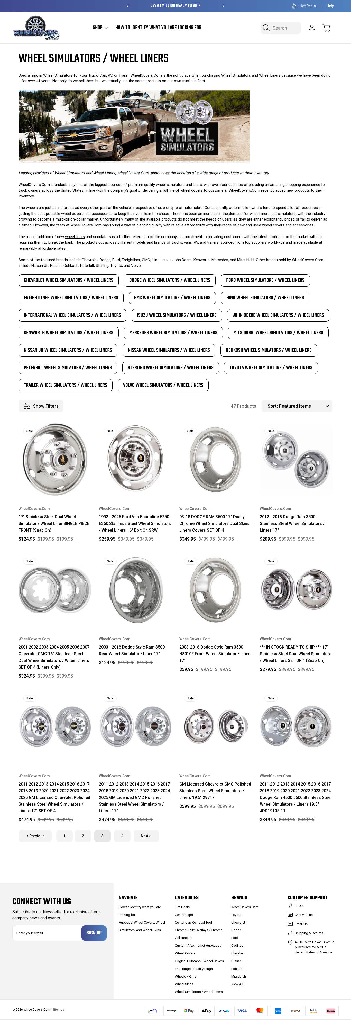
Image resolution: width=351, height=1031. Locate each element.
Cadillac (237, 945)
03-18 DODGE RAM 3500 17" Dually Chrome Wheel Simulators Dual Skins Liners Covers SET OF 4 (214, 523)
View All (237, 984)
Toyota (236, 915)
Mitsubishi (239, 976)
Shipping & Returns (309, 933)
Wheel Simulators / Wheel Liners (199, 992)
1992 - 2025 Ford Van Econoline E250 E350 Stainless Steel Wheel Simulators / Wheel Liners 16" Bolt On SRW (135, 523)
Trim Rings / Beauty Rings (194, 969)
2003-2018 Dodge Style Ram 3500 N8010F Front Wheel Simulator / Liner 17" (214, 654)
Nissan (236, 961)
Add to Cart (55, 484)
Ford (234, 938)
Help (330, 6)
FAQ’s (299, 906)
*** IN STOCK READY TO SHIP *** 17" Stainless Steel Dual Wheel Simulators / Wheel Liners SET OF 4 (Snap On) (295, 654)
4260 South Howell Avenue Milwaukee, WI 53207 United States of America (314, 947)
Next (144, 836)
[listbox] (305, 406)
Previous (36, 836)
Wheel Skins (184, 984)
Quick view (69, 431)
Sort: (272, 406)
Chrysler (237, 953)
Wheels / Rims (185, 976)
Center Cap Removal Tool (193, 922)
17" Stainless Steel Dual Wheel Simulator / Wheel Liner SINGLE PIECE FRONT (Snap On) (54, 523)
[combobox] (281, 28)
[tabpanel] (68, 280)
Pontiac (236, 969)
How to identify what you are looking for (158, 27)
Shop (98, 27)
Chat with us (304, 915)
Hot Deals (308, 6)
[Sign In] (312, 28)
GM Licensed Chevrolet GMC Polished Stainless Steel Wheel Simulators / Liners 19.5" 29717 (215, 791)
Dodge (236, 930)
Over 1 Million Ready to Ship (175, 6)
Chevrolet (238, 922)
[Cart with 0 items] (326, 28)
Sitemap (58, 1009)
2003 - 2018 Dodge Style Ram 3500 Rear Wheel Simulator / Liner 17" (132, 650)
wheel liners (75, 236)
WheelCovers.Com (244, 190)
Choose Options (216, 751)
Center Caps (184, 915)
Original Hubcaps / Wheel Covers (199, 961)
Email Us (301, 924)
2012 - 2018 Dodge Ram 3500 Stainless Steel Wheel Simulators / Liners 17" (292, 523)
